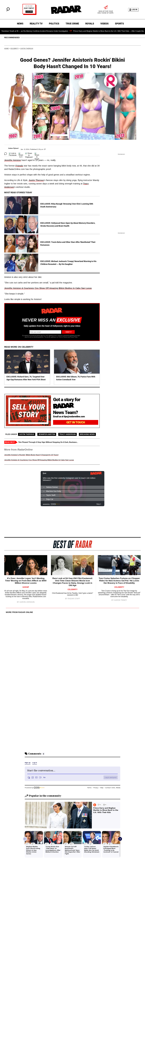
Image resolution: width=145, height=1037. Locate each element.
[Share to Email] (37, 153)
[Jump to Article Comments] (5, 153)
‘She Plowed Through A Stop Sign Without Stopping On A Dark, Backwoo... (48, 442)
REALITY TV (36, 23)
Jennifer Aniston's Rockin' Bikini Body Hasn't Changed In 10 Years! (31, 455)
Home (6, 48)
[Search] (8, 11)
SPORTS (119, 23)
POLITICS (54, 23)
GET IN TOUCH (75, 422)
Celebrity (14, 48)
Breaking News (87, 434)
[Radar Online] (66, 9)
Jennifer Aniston (12, 160)
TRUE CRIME (72, 23)
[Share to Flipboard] (28, 153)
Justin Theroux (26, 48)
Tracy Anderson (67, 434)
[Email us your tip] (29, 14)
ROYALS (89, 23)
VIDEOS (104, 23)
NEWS (20, 23)
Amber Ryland (13, 148)
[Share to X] (21, 153)
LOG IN (134, 9)
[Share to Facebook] (12, 153)
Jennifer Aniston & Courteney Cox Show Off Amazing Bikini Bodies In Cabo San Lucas (48, 288)
